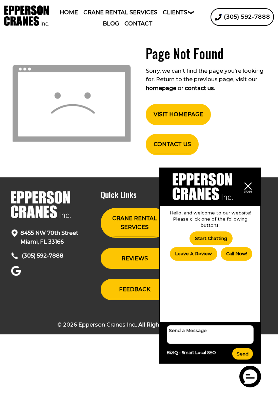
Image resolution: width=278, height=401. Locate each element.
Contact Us (172, 144)
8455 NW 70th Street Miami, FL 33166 (49, 237)
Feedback (135, 289)
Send (243, 353)
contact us (199, 88)
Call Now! (236, 253)
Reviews (134, 258)
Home (69, 12)
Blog (111, 23)
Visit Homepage (178, 114)
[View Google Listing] (17, 274)
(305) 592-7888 (41, 255)
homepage (161, 88)
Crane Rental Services (120, 12)
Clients (175, 12)
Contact (138, 23)
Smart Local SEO (199, 352)
